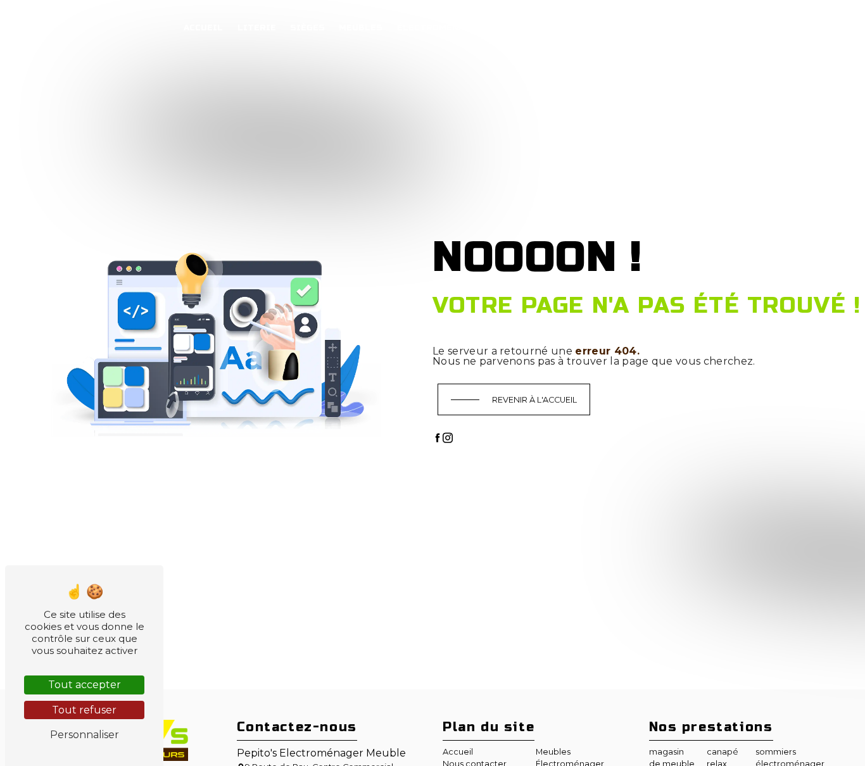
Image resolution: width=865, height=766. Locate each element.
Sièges (307, 28)
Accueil (203, 28)
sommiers (775, 752)
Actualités (525, 28)
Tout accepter (84, 685)
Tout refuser (84, 710)
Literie (256, 28)
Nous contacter (609, 28)
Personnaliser (84, 735)
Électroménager (440, 28)
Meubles (360, 28)
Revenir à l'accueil (534, 400)
